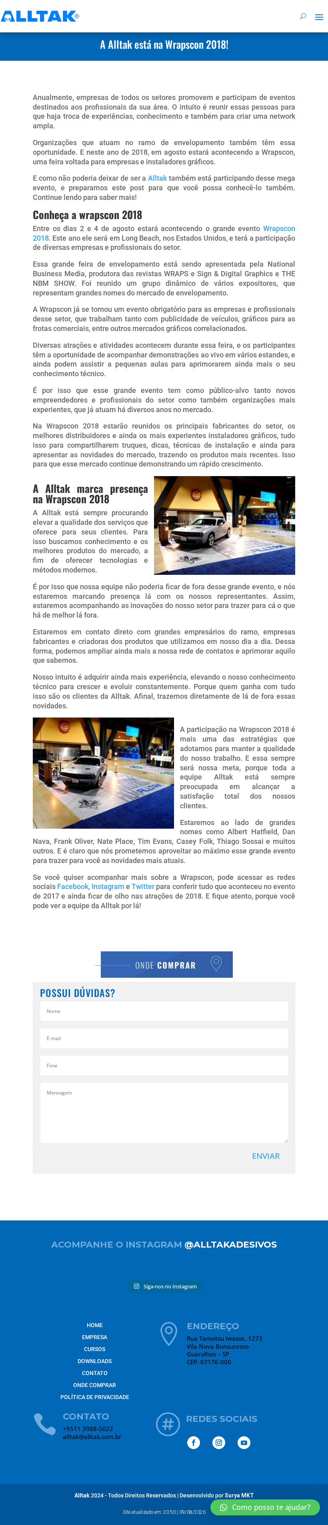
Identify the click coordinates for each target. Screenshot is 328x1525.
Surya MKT (239, 1495)
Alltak (157, 178)
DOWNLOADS (95, 1361)
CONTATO (95, 1373)
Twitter (143, 886)
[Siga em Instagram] (218, 1442)
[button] (265, 1507)
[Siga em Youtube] (244, 1442)
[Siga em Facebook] (193, 1442)
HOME (95, 1325)
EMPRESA (94, 1337)
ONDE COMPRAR (94, 1385)
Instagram (108, 886)
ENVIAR (266, 1155)
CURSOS (94, 1349)
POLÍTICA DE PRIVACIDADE (94, 1397)
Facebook (72, 886)
